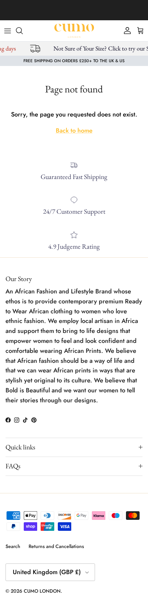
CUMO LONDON (42, 591)
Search (13, 546)
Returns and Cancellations (56, 546)
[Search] (22, 30)
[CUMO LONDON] (74, 31)
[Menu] (7, 30)
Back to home (74, 130)
